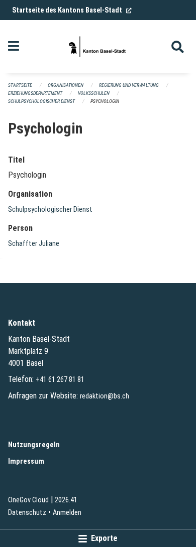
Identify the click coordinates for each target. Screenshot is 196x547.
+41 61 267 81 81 (60, 379)
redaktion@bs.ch (104, 396)
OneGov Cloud (28, 500)
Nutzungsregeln (34, 445)
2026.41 (66, 500)
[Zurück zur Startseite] (98, 46)
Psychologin (104, 101)
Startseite (20, 85)
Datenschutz (27, 512)
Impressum (26, 461)
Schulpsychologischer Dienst (41, 101)
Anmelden (67, 512)
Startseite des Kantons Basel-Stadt (72, 10)
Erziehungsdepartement (35, 93)
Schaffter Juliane (33, 243)
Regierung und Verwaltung (129, 85)
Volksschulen (94, 93)
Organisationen (65, 85)
